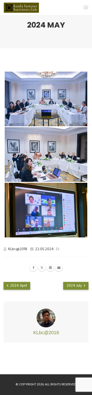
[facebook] (33, 267)
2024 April (18, 286)
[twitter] (41, 267)
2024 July (75, 286)
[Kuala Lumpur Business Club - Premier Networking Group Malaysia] (21, 7)
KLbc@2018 (17, 249)
